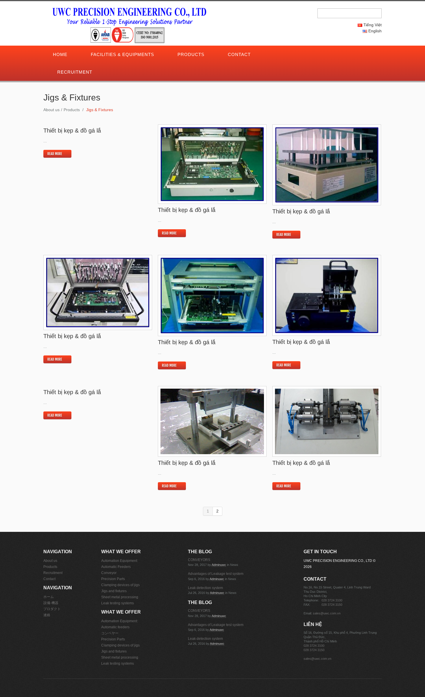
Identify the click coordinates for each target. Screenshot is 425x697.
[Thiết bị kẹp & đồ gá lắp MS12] (212, 164)
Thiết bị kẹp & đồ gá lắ (72, 130)
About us (51, 109)
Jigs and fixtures (114, 591)
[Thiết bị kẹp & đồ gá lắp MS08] (326, 295)
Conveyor (109, 573)
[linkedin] (322, 55)
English (374, 31)
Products (191, 54)
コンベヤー (110, 633)
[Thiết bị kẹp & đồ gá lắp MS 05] (326, 421)
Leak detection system (205, 588)
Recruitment (74, 72)
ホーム (48, 597)
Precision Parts (113, 579)
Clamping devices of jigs (120, 585)
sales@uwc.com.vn (327, 613)
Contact (239, 54)
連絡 (46, 615)
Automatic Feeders (116, 567)
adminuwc (219, 564)
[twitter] (310, 55)
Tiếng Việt (372, 25)
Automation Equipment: (119, 561)
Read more (54, 154)
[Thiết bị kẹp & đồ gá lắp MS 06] (212, 421)
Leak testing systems (117, 603)
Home (60, 54)
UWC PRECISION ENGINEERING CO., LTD (338, 561)
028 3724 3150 (331, 604)
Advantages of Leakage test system (215, 574)
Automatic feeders (115, 627)
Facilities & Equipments (122, 54)
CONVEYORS (199, 560)
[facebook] (314, 55)
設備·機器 (50, 603)
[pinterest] (318, 55)
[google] (306, 55)
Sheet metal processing (119, 597)
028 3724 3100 (331, 600)
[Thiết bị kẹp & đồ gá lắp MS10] (97, 292)
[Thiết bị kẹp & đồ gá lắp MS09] (212, 295)
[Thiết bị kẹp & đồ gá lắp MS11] (326, 164)
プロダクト (52, 609)
